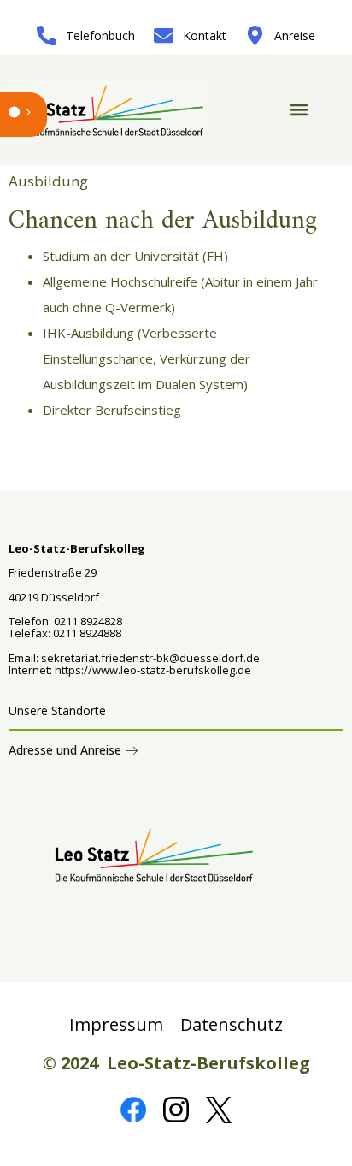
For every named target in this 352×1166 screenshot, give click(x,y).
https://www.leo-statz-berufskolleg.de (151, 670)
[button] (299, 110)
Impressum (116, 1024)
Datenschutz (231, 1024)
